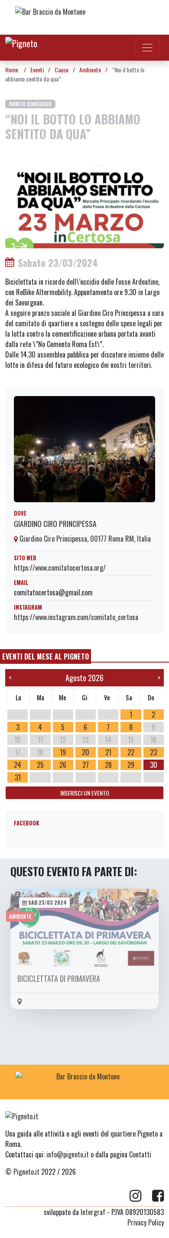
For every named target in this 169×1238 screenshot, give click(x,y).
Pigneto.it (26, 1172)
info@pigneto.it (67, 1154)
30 (153, 765)
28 (108, 765)
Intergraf (93, 1212)
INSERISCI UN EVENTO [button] (84, 792)
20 (85, 752)
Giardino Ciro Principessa (55, 523)
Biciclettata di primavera (58, 978)
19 (63, 752)
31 (18, 777)
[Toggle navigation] (147, 47)
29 (130, 765)
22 (130, 752)
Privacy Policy (145, 1222)
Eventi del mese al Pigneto (45, 656)
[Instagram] (141, 1196)
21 (108, 752)
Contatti (140, 1154)
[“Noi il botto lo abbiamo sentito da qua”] (84, 205)
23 (153, 752)
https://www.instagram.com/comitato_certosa (76, 617)
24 (17, 765)
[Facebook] (158, 1196)
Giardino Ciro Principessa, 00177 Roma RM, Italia (84, 538)
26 (62, 765)
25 (40, 765)
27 (85, 765)
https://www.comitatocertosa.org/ (60, 567)
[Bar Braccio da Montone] (84, 17)
